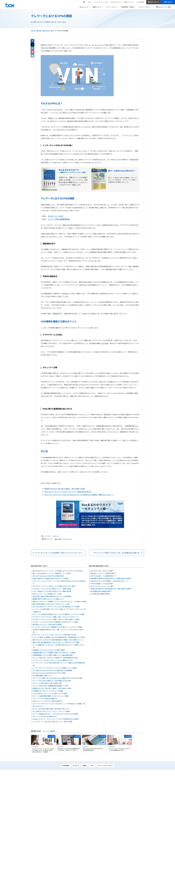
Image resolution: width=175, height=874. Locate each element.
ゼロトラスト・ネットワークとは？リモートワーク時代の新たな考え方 (67, 492)
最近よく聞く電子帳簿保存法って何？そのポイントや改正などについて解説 (56, 642)
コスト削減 (104, 343)
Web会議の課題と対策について (42, 675)
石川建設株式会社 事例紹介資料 (101, 591)
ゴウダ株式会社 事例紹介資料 (100, 594)
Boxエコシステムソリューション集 (102, 586)
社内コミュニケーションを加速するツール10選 (47, 594)
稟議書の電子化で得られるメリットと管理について (48, 599)
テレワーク (95, 45)
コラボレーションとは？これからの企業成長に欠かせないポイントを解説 (55, 622)
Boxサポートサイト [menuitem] (116, 2)
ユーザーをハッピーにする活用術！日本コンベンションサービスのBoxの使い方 (60, 553)
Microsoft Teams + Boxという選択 (102, 571)
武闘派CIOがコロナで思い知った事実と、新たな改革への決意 (64, 489)
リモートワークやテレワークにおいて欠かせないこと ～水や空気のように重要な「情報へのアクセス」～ (78, 495)
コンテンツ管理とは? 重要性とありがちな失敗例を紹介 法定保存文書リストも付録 (58, 637)
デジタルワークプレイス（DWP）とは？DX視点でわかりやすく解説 (54, 586)
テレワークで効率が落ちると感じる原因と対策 (47, 683)
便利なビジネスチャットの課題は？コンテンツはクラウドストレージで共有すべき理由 (59, 601)
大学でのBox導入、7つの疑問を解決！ (103, 576)
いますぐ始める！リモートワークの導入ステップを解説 (50, 693)
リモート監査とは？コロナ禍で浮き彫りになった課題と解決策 (52, 591)
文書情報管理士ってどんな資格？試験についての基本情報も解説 (52, 655)
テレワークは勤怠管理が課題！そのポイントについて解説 (50, 696)
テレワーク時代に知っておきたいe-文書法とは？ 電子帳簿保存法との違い (55, 658)
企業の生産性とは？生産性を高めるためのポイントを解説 (50, 578)
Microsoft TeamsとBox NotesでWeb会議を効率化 (48, 576)
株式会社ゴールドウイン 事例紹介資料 (103, 573)
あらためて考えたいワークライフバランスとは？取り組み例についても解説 (56, 607)
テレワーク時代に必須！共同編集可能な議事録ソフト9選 (50, 686)
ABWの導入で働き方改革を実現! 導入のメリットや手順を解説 (52, 596)
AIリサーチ (76, 765)
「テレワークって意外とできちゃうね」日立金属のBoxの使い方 (116, 553)
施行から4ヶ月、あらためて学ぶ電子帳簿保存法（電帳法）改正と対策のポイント (58, 640)
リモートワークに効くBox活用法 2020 (45, 716)
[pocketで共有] (32, 52)
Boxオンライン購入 (164, 7)
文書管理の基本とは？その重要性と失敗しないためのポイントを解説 (54, 652)
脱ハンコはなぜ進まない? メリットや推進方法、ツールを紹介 (52, 573)
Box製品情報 (65, 765)
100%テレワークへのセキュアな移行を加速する (47, 701)
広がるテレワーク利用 (55, 216)
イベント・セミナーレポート (105, 765)
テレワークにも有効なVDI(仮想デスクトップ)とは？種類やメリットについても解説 (58, 614)
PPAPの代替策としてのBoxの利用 (101, 584)
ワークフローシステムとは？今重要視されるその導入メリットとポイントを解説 (57, 627)
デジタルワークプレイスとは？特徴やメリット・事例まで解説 (52, 589)
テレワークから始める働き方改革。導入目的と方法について (51, 709)
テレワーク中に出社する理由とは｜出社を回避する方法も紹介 (52, 681)
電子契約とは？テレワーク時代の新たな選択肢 (47, 624)
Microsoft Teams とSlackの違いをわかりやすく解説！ (50, 673)
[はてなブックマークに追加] (32, 48)
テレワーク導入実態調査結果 (58, 219)
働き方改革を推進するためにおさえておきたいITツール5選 (51, 604)
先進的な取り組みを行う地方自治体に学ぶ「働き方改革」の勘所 (111, 589)
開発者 (84, 765)
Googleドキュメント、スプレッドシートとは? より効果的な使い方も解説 (55, 719)
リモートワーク (67, 539)
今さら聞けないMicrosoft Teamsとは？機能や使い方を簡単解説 (52, 670)
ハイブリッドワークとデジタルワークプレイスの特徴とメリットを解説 (55, 668)
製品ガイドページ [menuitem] (129, 2)
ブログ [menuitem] (89, 2)
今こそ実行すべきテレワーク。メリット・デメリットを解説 (51, 711)
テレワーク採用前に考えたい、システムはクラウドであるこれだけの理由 (55, 714)
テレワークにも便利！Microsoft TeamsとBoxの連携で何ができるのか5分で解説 (57, 678)
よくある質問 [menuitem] (139, 2)
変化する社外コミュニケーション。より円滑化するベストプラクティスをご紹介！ (58, 571)
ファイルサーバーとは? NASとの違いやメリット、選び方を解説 (52, 721)
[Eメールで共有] (32, 56)
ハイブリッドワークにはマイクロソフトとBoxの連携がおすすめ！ (53, 660)
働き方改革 (58, 539)
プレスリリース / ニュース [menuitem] (101, 2)
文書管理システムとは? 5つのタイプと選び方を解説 (49, 650)
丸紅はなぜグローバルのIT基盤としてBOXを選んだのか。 (109, 581)
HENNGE (65, 293)
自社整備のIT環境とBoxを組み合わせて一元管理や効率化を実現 (110, 578)
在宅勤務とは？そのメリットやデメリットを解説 (48, 691)
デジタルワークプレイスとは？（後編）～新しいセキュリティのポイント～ (56, 617)
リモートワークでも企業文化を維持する (45, 698)
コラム (92, 765)
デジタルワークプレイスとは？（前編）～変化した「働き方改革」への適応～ (57, 619)
